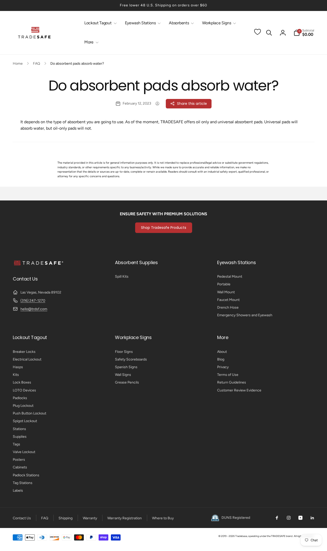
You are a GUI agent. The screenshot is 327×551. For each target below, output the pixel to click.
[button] (99, 23)
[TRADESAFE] (38, 265)
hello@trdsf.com (33, 309)
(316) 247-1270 (32, 300)
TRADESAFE (278, 536)
